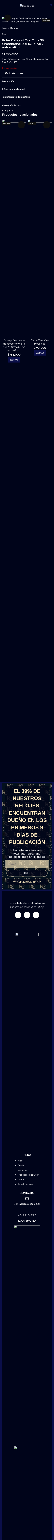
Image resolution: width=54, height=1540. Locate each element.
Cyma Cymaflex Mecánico (40, 341)
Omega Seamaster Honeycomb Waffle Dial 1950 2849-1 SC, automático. (14, 345)
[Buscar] (44, 6)
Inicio (4, 28)
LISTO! (27, 873)
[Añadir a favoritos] (21, 124)
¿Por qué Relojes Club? (28, 1174)
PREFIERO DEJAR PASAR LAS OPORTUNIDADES (27, 882)
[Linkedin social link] (25, 110)
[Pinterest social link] (21, 110)
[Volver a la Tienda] (46, 28)
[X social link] (18, 110)
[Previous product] (43, 28)
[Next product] (50, 28)
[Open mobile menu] (3, 6)
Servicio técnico (25, 1184)
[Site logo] (27, 5)
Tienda (21, 1165)
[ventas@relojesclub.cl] (27, 1199)
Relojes (14, 28)
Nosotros (22, 1170)
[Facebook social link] (14, 110)
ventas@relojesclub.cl (27, 1203)
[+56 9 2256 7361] (27, 1210)
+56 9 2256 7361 (27, 1215)
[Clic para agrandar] (7, 18)
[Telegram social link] (28, 110)
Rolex (4, 34)
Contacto (22, 1179)
